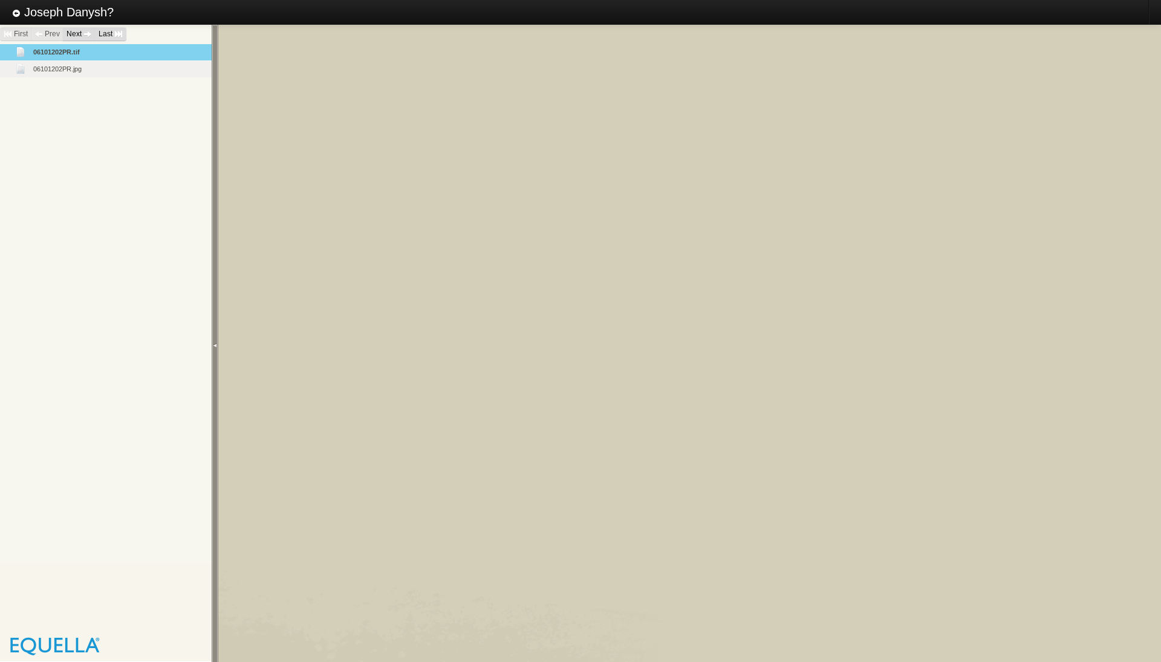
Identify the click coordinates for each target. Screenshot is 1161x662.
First (20, 34)
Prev (51, 34)
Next (75, 34)
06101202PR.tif (56, 52)
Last (106, 34)
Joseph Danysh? (67, 12)
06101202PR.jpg (57, 69)
